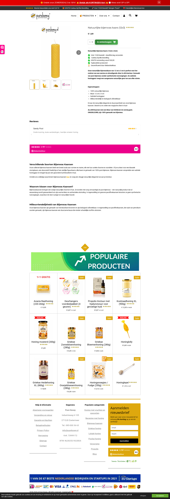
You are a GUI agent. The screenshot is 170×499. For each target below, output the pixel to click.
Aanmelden (124, 441)
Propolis (94, 449)
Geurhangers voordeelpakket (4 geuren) (71, 304)
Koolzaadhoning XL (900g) (127, 302)
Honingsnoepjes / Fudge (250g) (98, 384)
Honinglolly (126, 342)
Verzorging (94, 444)
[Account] (124, 16)
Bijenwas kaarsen (94, 423)
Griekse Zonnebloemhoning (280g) (71, 345)
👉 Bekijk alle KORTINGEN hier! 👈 (92, 3)
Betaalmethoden (43, 425)
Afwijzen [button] (143, 496)
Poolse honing (94, 439)
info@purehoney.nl (70, 430)
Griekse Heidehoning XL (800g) (43, 384)
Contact (43, 446)
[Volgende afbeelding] (78, 52)
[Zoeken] (130, 15)
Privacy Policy (43, 430)
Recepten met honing (94, 418)
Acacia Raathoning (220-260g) (43, 302)
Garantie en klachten (43, 420)
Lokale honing (95, 433)
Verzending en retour (43, 415)
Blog (95, 454)
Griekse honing (94, 428)
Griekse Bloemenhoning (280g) (99, 343)
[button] (34, 85)
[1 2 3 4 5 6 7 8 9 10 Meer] (91, 42)
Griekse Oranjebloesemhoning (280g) (71, 385)
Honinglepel (122, 382)
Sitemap (43, 441)
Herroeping (43, 435)
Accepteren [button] (160, 496)
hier (67, 177)
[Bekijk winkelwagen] (136, 16)
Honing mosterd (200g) (43, 342)
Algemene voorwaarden (43, 410)
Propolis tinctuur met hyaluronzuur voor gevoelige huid (98, 304)
